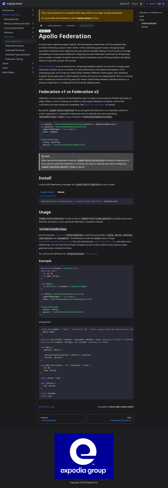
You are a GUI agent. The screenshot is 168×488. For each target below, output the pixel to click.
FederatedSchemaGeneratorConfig (55, 241)
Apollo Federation (47, 66)
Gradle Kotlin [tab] (47, 192)
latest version (84, 18)
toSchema (60, 235)
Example (144, 27)
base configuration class (104, 241)
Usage (141, 20)
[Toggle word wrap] (126, 329)
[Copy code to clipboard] (130, 124)
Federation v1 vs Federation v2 (150, 12)
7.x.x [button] (134, 3)
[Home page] (41, 26)
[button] (18, 10)
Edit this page (48, 406)
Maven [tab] (61, 192)
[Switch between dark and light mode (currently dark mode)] (141, 4)
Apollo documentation (94, 104)
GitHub (123, 3)
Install (141, 16)
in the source (90, 253)
